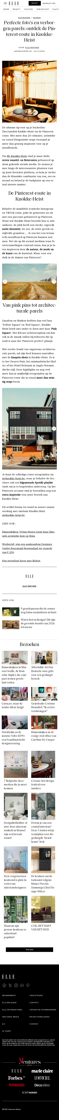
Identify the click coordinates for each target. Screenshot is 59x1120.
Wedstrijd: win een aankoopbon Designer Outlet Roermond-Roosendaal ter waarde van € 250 (27, 548)
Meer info (6, 1046)
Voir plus (29, 949)
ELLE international (12, 1009)
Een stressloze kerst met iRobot (21, 560)
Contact (34, 1002)
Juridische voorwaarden (43, 1009)
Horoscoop (43, 9)
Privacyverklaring (40, 1017)
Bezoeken (29, 644)
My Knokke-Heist (17, 156)
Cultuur (28, 9)
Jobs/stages (36, 995)
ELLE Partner (32, 47)
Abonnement (9, 995)
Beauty (16, 9)
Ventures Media (10, 1017)
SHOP (35, 3)
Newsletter (49, 3)
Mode (6, 9)
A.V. (4, 1024)
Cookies (34, 1024)
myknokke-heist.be (13, 478)
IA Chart (6, 1031)
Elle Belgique (9, 1002)
